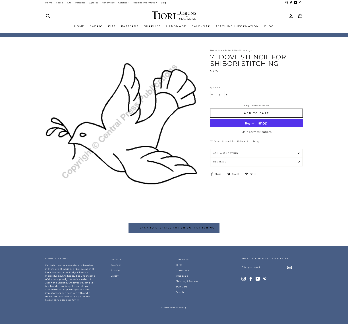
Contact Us (182, 259)
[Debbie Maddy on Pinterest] (265, 279)
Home (48, 2)
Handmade (108, 2)
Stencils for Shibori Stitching (234, 50)
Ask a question (226, 153)
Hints (179, 265)
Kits (69, 2)
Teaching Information (144, 2)
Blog (163, 2)
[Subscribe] (289, 267)
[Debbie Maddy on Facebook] (250, 279)
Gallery (115, 275)
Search (180, 292)
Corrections (183, 270)
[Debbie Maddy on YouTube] (258, 279)
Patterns (80, 2)
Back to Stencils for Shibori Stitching (176, 227)
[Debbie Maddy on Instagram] (243, 279)
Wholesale (182, 275)
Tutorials (116, 270)
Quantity (217, 87)
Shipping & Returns (187, 281)
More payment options (256, 132)
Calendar (123, 2)
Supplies (93, 2)
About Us (116, 259)
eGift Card (182, 286)
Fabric (59, 2)
